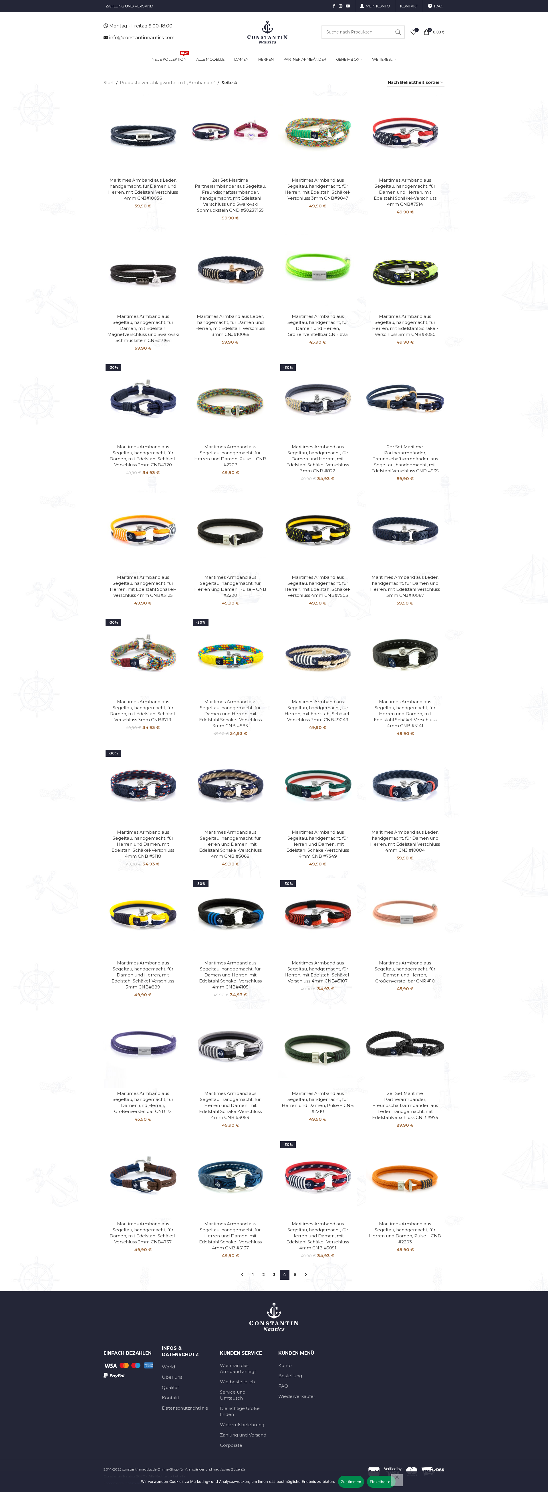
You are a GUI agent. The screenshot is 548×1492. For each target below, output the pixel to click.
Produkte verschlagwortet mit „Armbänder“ (167, 82)
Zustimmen (351, 1481)
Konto (285, 1365)
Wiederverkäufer (296, 1396)
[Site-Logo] (267, 31)
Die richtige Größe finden (240, 1411)
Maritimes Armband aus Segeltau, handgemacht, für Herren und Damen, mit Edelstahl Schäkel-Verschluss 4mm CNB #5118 (143, 844)
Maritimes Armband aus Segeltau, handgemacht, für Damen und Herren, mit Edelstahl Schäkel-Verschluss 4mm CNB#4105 (230, 975)
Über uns (172, 1377)
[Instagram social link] (340, 6)
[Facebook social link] (333, 6)
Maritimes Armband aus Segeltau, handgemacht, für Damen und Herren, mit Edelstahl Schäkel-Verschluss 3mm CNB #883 (230, 713)
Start (109, 82)
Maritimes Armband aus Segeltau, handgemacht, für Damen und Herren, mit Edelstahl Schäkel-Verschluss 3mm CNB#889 (143, 975)
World (168, 1367)
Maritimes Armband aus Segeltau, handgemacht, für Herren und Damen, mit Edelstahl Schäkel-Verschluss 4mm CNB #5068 (230, 844)
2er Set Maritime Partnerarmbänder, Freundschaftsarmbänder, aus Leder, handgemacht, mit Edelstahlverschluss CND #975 (405, 1105)
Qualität (170, 1387)
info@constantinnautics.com (141, 37)
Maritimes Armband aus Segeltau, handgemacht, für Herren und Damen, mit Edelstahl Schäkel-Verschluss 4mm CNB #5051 (317, 1236)
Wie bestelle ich (237, 1381)
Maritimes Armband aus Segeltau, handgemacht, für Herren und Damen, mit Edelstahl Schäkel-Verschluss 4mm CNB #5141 (405, 713)
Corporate (231, 1445)
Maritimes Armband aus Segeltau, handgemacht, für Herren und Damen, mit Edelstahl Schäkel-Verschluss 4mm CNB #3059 (230, 1105)
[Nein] (397, 1480)
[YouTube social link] (348, 6)
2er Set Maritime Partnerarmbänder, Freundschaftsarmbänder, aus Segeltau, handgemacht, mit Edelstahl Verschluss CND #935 (405, 458)
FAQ (283, 1386)
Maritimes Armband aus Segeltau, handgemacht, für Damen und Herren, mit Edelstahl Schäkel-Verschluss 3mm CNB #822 (317, 458)
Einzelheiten (381, 1481)
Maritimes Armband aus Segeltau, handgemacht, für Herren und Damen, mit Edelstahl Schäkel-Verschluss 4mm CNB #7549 (317, 844)
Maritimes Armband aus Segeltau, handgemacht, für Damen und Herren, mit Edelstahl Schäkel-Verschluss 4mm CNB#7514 (405, 192)
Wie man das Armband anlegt (238, 1368)
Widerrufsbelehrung (242, 1424)
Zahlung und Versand (243, 1435)
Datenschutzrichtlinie (185, 1408)
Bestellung (290, 1375)
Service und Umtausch (232, 1395)
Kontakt (170, 1397)
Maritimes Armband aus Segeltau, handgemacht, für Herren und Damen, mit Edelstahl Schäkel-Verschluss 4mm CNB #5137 (230, 1236)
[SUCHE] (398, 32)
